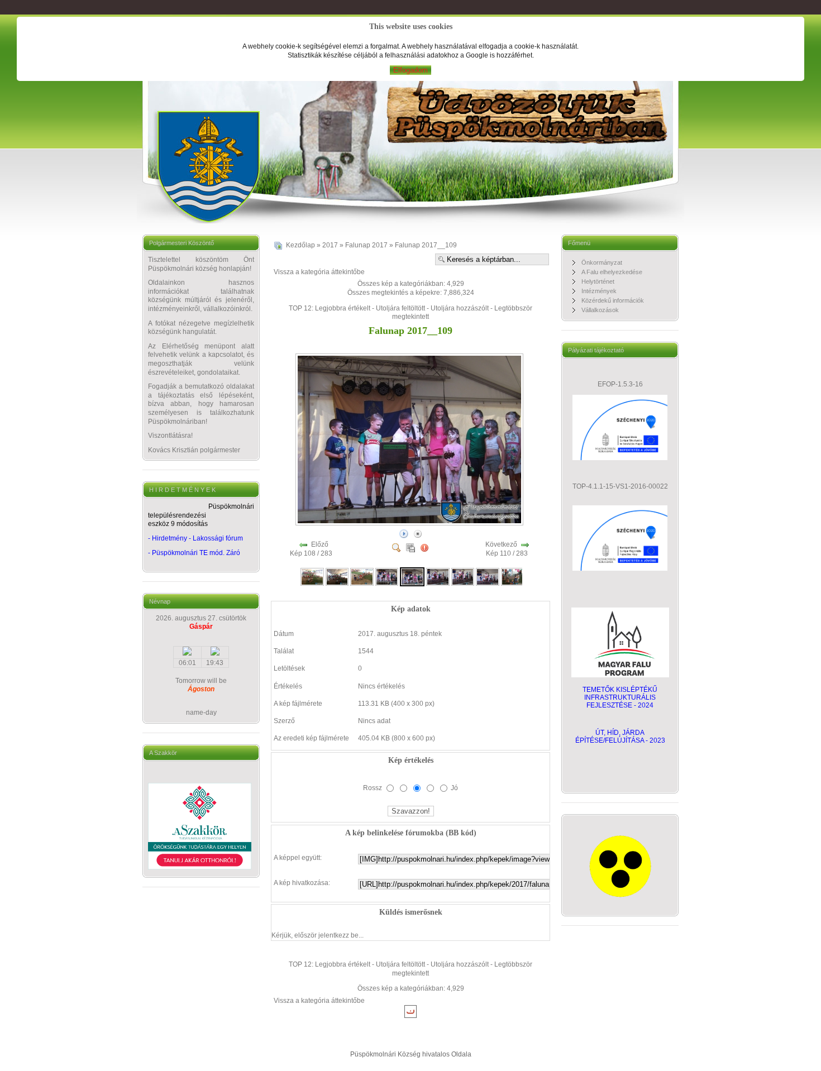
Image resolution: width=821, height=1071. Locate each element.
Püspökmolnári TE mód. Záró (196, 553)
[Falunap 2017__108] (387, 576)
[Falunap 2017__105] (312, 576)
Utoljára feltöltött (400, 308)
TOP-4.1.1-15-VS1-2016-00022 (620, 486)
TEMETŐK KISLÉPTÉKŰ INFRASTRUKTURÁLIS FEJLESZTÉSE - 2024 (620, 697)
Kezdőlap (300, 245)
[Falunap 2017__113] (512, 576)
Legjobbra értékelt (342, 308)
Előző (319, 544)
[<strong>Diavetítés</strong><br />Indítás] (404, 533)
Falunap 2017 (366, 245)
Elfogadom (410, 70)
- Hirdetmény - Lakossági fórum (195, 538)
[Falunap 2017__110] (438, 576)
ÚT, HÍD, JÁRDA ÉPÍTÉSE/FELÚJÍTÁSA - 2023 (620, 736)
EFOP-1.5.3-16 (620, 384)
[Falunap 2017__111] (463, 576)
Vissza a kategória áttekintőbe (319, 272)
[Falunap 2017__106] (337, 576)
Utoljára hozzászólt (460, 308)
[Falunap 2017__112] (487, 576)
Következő (501, 544)
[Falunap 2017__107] (362, 576)
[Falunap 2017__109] (410, 523)
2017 (330, 245)
